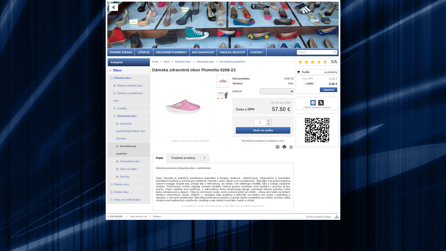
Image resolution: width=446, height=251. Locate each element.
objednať (328, 89)
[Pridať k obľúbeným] (291, 147)
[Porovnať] (277, 147)
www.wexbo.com (138, 216)
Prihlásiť (157, 216)
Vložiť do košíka (263, 130)
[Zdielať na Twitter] (321, 103)
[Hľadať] (334, 52)
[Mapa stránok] (337, 216)
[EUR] (113, 7)
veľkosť (237, 91)
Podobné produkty (183, 158)
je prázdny (331, 72)
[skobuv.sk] (223, 25)
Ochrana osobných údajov (318, 217)
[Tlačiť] (284, 147)
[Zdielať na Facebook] (313, 103)
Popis (159, 158)
